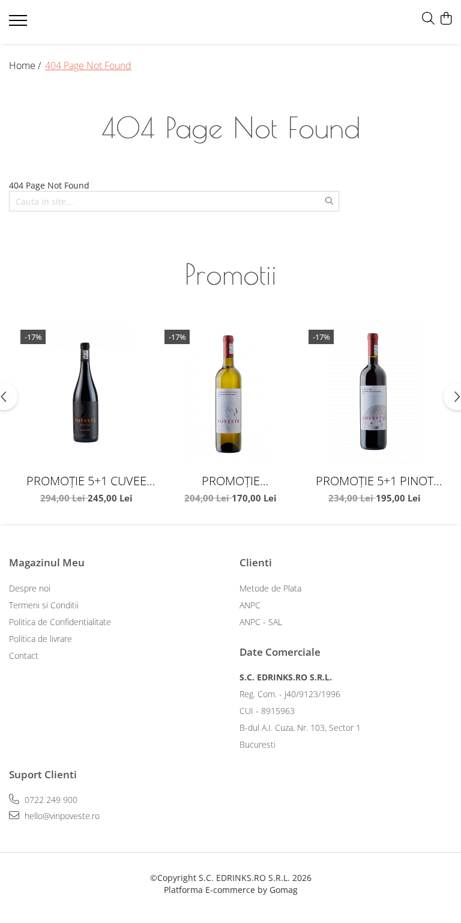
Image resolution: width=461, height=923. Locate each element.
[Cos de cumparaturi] (445, 19)
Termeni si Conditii (44, 605)
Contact (23, 655)
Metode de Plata (270, 588)
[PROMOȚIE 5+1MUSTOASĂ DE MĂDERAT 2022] (230, 396)
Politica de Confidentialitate (60, 622)
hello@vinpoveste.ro (61, 816)
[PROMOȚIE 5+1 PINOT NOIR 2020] (374, 396)
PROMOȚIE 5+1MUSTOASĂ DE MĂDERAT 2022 (230, 481)
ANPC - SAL (261, 622)
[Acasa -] (81, 22)
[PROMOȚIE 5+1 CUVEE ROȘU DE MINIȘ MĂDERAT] (86, 396)
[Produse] (19, 24)
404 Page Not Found (88, 65)
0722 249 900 (49, 799)
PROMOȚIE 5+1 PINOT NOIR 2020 (374, 481)
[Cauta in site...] (428, 19)
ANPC (250, 605)
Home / (26, 65)
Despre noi (29, 588)
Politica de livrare (40, 638)
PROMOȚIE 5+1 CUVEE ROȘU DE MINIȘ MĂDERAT (86, 481)
